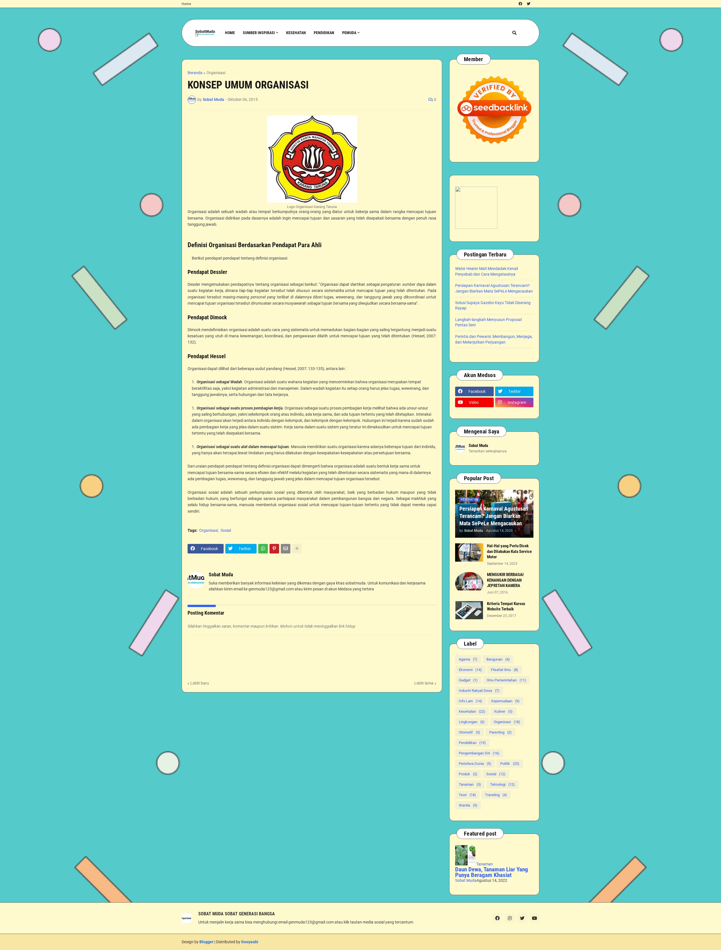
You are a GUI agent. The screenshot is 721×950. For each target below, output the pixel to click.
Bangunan (498, 659)
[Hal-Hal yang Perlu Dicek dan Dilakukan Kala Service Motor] (469, 552)
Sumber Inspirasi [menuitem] (259, 32)
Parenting (500, 732)
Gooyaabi (249, 942)
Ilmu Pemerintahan (506, 680)
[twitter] (528, 4)
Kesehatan (472, 711)
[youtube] (534, 918)
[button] (514, 32)
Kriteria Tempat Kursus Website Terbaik (506, 606)
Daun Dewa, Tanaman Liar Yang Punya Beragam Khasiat (491, 872)
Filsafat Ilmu (504, 670)
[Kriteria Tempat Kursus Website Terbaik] (469, 610)
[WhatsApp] (263, 548)
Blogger (206, 942)
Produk (468, 774)
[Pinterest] (274, 548)
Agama (468, 659)
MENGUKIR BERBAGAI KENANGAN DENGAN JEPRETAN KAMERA (505, 580)
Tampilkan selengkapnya (488, 451)
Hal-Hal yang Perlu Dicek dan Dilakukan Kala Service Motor (509, 551)
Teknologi (502, 784)
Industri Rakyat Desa (479, 690)
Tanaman (470, 784)
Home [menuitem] (230, 32)
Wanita (468, 805)
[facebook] (520, 4)
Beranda (195, 73)
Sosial (226, 530)
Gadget (468, 680)
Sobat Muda (221, 574)
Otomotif (469, 732)
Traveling (496, 795)
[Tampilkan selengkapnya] (297, 548)
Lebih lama (423, 683)
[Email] (285, 548)
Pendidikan (472, 743)
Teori (467, 795)
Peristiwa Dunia (475, 763)
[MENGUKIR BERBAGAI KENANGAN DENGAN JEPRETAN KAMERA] (469, 581)
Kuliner (503, 711)
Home (186, 4)
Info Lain (470, 701)
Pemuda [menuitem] (349, 32)
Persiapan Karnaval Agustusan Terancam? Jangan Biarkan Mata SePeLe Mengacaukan (493, 516)
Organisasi (215, 73)
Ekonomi (470, 670)
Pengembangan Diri (479, 753)
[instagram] (510, 918)
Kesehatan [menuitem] (296, 32)
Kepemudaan (505, 701)
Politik (509, 763)
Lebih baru (199, 683)
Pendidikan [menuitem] (324, 32)
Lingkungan (472, 722)
